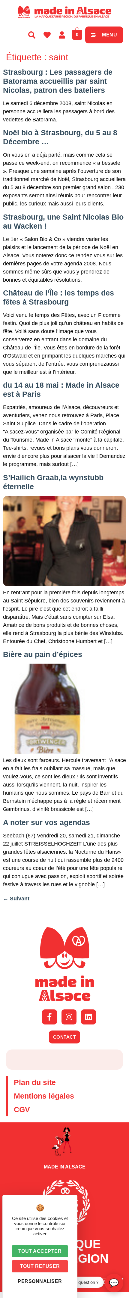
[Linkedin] (88, 1016)
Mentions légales (44, 1096)
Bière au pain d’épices (42, 654)
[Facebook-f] (49, 1016)
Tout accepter (40, 1251)
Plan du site (35, 1082)
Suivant (16, 899)
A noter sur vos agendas (46, 822)
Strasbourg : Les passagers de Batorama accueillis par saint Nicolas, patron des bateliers (57, 81)
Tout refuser (40, 1266)
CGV (22, 1109)
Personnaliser (40, 1281)
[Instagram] (69, 1016)
